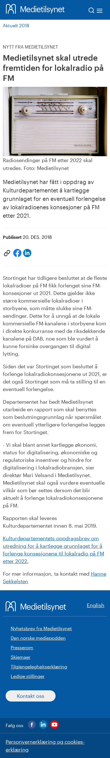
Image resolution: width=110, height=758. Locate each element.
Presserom (22, 647)
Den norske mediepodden (38, 638)
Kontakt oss (30, 696)
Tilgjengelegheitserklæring (39, 666)
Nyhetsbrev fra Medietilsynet (41, 628)
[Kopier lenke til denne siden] (7, 253)
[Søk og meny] (95, 11)
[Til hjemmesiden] (35, 10)
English (95, 605)
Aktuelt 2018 (16, 25)
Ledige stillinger (28, 676)
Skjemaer (20, 657)
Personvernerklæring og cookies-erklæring (45, 746)
